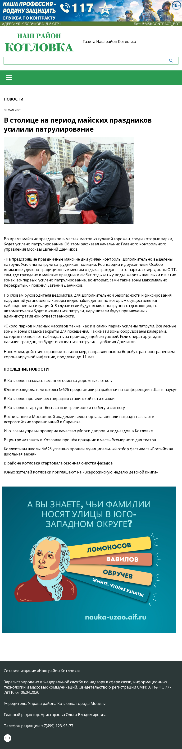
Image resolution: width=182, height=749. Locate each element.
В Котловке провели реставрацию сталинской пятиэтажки (59, 398)
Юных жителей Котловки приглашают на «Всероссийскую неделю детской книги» (81, 472)
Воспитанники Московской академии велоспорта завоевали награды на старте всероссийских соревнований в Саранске (79, 419)
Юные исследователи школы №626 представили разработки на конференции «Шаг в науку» (90, 389)
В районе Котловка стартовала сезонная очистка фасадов (58, 463)
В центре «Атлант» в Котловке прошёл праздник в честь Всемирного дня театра (80, 439)
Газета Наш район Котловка (109, 41)
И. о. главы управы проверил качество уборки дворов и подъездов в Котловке (78, 430)
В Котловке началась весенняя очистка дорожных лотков (58, 380)
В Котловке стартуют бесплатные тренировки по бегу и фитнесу (64, 407)
